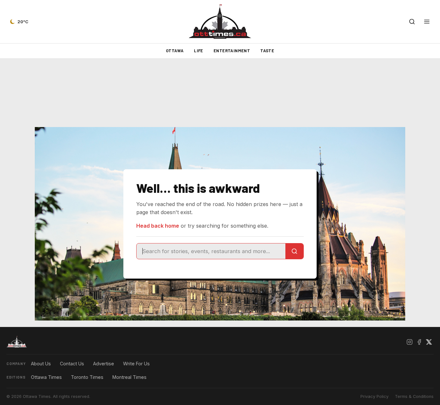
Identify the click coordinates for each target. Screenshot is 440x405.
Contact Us (72, 363)
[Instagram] (409, 342)
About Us (41, 363)
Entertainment (232, 50)
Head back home (157, 225)
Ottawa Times (46, 377)
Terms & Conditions (414, 396)
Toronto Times (87, 377)
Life (198, 50)
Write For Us (136, 363)
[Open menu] (427, 21)
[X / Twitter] (429, 342)
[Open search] (412, 21)
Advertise (103, 363)
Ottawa (175, 50)
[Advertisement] (220, 93)
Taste (267, 50)
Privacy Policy (374, 396)
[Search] (294, 251)
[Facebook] (419, 342)
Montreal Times (129, 377)
